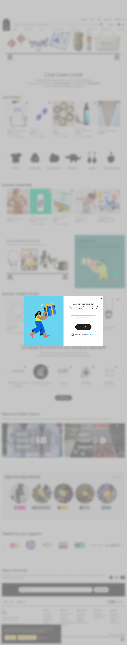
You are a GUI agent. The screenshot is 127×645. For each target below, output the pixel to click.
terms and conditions (89, 334)
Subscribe (83, 327)
